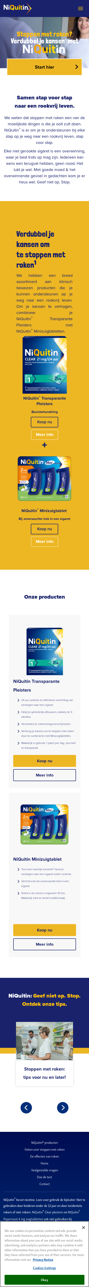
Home (44, 1163)
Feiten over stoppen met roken (45, 1149)
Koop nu (44, 422)
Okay (44, 1279)
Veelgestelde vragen (44, 1169)
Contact (44, 1183)
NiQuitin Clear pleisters (48, 1211)
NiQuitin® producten (44, 1142)
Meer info (44, 434)
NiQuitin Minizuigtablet (37, 859)
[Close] (84, 1228)
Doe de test (44, 1176)
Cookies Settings (44, 1267)
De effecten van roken (44, 1156)
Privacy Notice (43, 1259)
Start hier (44, 67)
